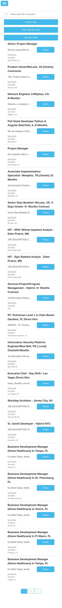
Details (45, 50)
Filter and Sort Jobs (31, 30)
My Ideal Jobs (31, 37)
